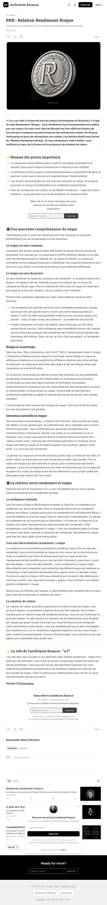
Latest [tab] (16, 781)
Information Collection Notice (52, 842)
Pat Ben (21, 836)
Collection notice (68, 886)
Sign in (99, 4)
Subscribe (85, 4)
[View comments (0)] (14, 36)
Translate (12, 15)
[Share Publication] (75, 4)
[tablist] (17, 748)
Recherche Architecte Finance (24, 788)
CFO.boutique (25, 683)
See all (11, 847)
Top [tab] (9, 781)
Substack (40, 899)
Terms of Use (66, 840)
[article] (53, 794)
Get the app (66, 893)
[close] (78, 806)
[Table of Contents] (3, 452)
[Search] (69, 4)
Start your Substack (47, 893)
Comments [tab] (12, 748)
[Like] (8, 36)
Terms (57, 886)
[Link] (2, 157)
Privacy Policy (73, 842)
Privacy (49, 886)
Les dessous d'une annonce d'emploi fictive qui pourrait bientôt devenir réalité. (41, 792)
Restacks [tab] (23, 748)
